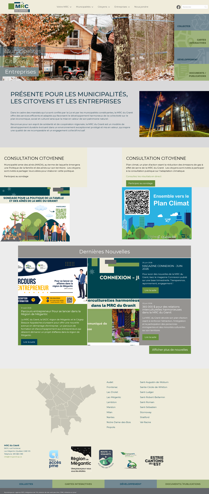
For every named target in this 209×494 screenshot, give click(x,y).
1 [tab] (76, 78)
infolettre (67, 492)
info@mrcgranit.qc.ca (13, 457)
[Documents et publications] (191, 72)
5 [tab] (93, 78)
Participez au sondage (140, 183)
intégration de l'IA (31, 492)
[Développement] (191, 55)
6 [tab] (97, 78)
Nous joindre (141, 6)
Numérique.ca (9, 492)
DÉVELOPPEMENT (130, 484)
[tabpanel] (87, 47)
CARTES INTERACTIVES (78, 484)
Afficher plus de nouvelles (170, 349)
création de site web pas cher (49, 492)
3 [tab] (85, 78)
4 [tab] (89, 78)
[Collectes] (191, 22)
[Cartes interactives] (191, 39)
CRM (61, 492)
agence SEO (19, 492)
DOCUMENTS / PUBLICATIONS (182, 484)
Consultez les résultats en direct (143, 176)
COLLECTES (26, 484)
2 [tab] (80, 78)
